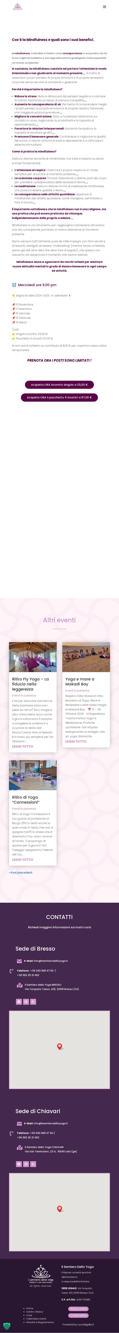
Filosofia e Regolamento (40, 1322)
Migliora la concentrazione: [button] (33, 116)
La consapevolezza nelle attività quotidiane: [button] (45, 194)
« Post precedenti (20, 872)
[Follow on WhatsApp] (33, 1002)
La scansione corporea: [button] (31, 178)
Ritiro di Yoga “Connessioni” (26, 800)
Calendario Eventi (36, 1318)
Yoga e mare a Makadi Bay (79, 681)
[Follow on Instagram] (26, 1002)
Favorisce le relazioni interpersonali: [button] (39, 128)
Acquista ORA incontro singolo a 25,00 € (59, 385)
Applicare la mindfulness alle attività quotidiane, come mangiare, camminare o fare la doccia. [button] (58, 198)
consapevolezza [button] (72, 53)
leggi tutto (22, 746)
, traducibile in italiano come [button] (46, 53)
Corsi (29, 1315)
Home (29, 1308)
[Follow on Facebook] (19, 1002)
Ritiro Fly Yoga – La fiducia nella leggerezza (30, 684)
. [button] (59, 213)
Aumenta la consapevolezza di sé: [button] (38, 104)
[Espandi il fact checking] (84, 74)
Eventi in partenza (24, 695)
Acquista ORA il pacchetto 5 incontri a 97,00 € (59, 397)
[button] (60, 1046)
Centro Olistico (34, 1311)
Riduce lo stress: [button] (26, 96)
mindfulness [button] (22, 53)
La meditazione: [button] (25, 186)
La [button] (13, 53)
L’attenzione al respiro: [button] (30, 170)
